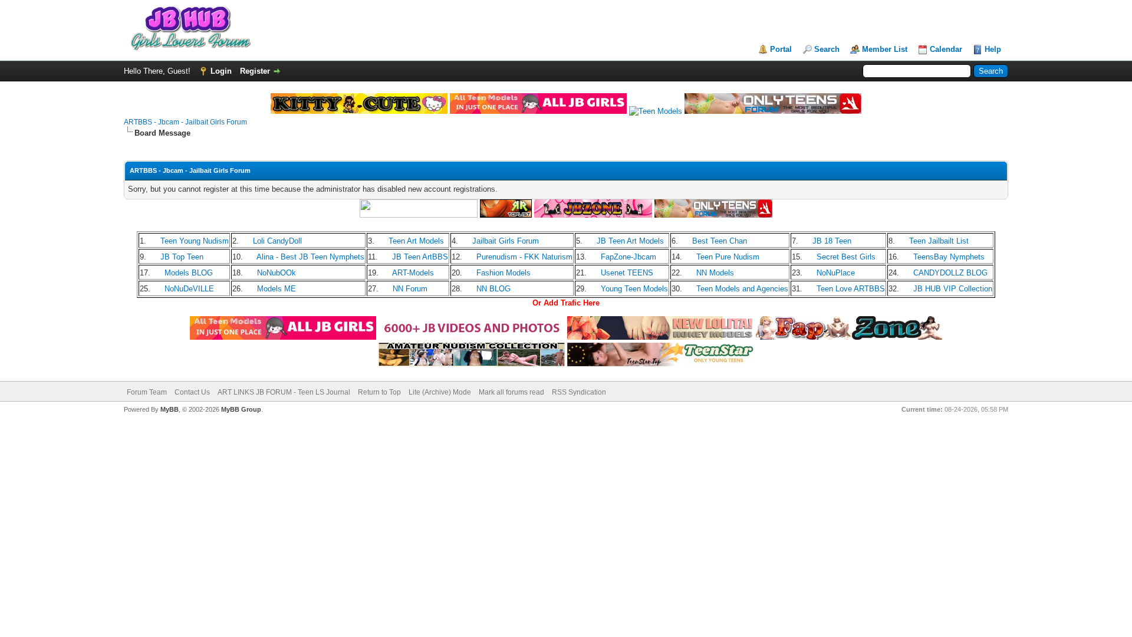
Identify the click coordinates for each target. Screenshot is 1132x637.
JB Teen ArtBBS (420, 256)
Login (221, 71)
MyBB (169, 409)
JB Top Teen (181, 256)
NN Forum (410, 288)
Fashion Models (503, 272)
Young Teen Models (634, 288)
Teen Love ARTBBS (851, 288)
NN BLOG (493, 288)
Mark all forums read (511, 392)
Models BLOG (188, 272)
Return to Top (379, 392)
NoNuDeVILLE (189, 288)
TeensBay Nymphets (949, 256)
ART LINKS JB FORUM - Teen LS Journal (284, 392)
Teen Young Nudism (194, 241)
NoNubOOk (276, 272)
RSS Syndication (579, 392)
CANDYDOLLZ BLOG (950, 272)
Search (827, 49)
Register (255, 71)
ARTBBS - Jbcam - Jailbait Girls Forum (185, 122)
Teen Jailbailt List (939, 241)
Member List (884, 49)
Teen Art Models (416, 241)
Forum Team (147, 392)
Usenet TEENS (627, 272)
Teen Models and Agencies (742, 288)
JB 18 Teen (831, 241)
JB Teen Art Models (630, 241)
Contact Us (192, 392)
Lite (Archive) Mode (440, 392)
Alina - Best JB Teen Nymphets (310, 256)
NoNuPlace (836, 272)
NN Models (715, 272)
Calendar (946, 49)
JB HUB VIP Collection (952, 288)
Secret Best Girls (846, 256)
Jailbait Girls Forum (505, 241)
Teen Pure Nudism (727, 256)
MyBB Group (241, 409)
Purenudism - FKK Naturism (524, 256)
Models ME (276, 288)
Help (993, 49)
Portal (781, 49)
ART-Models (413, 272)
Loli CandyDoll (277, 241)
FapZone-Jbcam (628, 256)
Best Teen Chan (719, 241)
